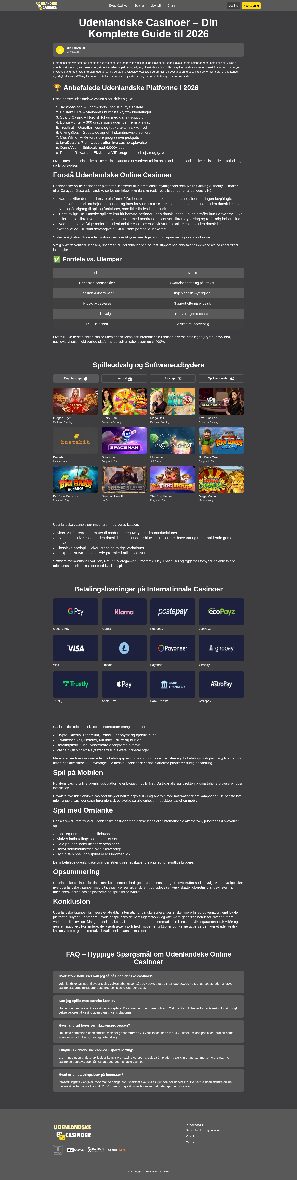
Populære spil (73, 378)
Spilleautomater (218, 378)
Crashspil (170, 378)
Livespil (122, 378)
